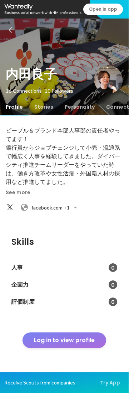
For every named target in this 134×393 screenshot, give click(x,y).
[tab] (14, 106)
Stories (43, 106)
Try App (110, 382)
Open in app (103, 9)
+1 (50, 208)
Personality (80, 106)
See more (18, 192)
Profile (14, 106)
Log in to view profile (64, 340)
